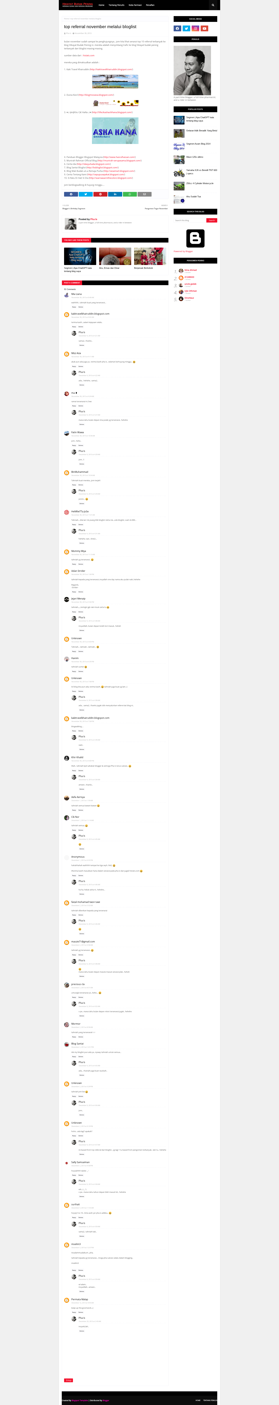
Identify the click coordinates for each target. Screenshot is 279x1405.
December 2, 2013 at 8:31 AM (82, 987)
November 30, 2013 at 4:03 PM (82, 642)
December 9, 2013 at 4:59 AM (89, 1226)
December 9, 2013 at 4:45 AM (89, 839)
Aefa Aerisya (78, 797)
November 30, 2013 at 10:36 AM (83, 436)
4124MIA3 (189, 277)
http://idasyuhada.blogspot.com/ (93, 164)
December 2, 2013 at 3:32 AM (82, 905)
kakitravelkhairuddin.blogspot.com (90, 313)
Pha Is (68, 33)
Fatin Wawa (77, 432)
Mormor (76, 1023)
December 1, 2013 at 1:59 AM (82, 800)
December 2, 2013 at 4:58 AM (82, 945)
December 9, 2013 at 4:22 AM (89, 375)
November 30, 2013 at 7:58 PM (82, 681)
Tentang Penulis (210, 1400)
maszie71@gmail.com (83, 941)
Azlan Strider (78, 570)
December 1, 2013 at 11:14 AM (82, 820)
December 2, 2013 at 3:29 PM (82, 1086)
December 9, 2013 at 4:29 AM (89, 454)
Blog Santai (77, 1043)
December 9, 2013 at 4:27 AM (89, 415)
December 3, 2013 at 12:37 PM (82, 1247)
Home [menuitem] (101, 5)
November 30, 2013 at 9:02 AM (82, 317)
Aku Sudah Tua (193, 196)
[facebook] (177, 28)
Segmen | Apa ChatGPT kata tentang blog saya (78, 270)
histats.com (88, 55)
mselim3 (76, 1244)
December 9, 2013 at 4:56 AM (89, 1105)
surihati (75, 1204)
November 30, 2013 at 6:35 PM (82, 661)
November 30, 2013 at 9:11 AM (82, 356)
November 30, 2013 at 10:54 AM (83, 475)
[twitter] (186, 28)
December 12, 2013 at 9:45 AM (82, 1303)
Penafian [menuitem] (150, 5)
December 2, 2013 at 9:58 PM (82, 1166)
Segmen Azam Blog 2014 (198, 144)
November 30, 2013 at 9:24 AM (82, 396)
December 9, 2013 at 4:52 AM (89, 1006)
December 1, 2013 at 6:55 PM (82, 860)
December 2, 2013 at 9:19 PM (82, 1126)
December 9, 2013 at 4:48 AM (89, 964)
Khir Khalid (77, 757)
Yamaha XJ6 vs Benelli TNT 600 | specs (201, 172)
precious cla (78, 984)
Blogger (106, 1400)
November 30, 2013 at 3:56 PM (82, 602)
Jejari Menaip (78, 598)
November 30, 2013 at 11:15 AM (83, 554)
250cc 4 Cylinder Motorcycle (199, 183)
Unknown (76, 638)
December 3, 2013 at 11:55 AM (82, 1208)
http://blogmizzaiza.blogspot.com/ (96, 94)
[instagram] (195, 28)
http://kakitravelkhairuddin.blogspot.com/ (111, 69)
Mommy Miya (78, 551)
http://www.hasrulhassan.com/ (119, 157)
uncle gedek (190, 284)
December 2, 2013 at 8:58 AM (82, 1027)
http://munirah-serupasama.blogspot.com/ (119, 160)
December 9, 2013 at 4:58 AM (89, 1184)
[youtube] (204, 28)
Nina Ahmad (191, 270)
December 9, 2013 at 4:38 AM (89, 621)
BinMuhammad (79, 471)
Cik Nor (75, 816)
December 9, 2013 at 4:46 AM (89, 884)
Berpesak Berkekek (143, 268)
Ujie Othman (191, 290)
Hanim (75, 658)
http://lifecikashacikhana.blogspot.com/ (112, 112)
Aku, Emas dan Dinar (109, 268)
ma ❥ (74, 392)
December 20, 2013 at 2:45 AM (90, 1321)
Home (66, 18)
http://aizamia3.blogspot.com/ (119, 170)
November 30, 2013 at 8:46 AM (82, 297)
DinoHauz (189, 297)
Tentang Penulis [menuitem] (116, 5)
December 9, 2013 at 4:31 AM (89, 533)
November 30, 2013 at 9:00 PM (82, 761)
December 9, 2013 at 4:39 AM (89, 740)
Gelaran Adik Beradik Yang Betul (201, 130)
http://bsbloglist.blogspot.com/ (102, 167)
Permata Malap (79, 1299)
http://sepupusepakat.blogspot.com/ (106, 174)
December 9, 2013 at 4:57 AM (89, 1145)
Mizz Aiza (76, 353)
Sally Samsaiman (80, 1162)
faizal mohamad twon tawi (85, 902)
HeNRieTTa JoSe (80, 511)
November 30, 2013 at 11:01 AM (83, 515)
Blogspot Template (80, 1400)
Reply (74, 307)
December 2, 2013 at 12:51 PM (82, 1047)
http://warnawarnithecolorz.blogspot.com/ (111, 177)
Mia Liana (76, 294)
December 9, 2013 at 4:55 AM (89, 1065)
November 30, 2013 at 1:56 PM (82, 574)
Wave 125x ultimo (194, 157)
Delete (80, 307)
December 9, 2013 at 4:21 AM (89, 336)
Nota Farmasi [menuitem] (135, 5)
